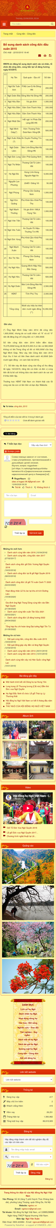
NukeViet (20, 1224)
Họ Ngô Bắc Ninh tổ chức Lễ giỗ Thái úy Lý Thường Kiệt (25, 694)
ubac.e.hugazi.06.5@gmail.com (26, 481)
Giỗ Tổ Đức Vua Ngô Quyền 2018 (22, 827)
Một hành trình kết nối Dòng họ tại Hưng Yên (26, 682)
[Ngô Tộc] (27, 7)
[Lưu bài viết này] (50, 55)
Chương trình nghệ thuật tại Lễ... (21, 836)
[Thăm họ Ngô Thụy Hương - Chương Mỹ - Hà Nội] (41, 769)
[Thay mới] (32, 1164)
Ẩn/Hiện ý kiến (13, 451)
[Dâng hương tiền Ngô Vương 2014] (41, 729)
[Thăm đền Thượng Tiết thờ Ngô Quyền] (14, 769)
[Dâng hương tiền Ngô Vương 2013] (14, 729)
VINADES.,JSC (44, 1224)
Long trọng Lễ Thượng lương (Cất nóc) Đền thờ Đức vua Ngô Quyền (27, 687)
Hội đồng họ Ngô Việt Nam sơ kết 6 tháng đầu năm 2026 (29, 702)
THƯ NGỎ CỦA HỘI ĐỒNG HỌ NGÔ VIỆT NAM (28, 706)
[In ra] (45, 55)
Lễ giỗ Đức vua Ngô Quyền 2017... (22, 832)
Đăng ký (49, 1178)
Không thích (42, 487)
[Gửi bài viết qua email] (40, 55)
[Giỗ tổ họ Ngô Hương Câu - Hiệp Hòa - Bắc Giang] (14, 749)
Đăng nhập (35, 1172)
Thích (27, 487)
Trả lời (17, 487)
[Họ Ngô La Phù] (41, 749)
